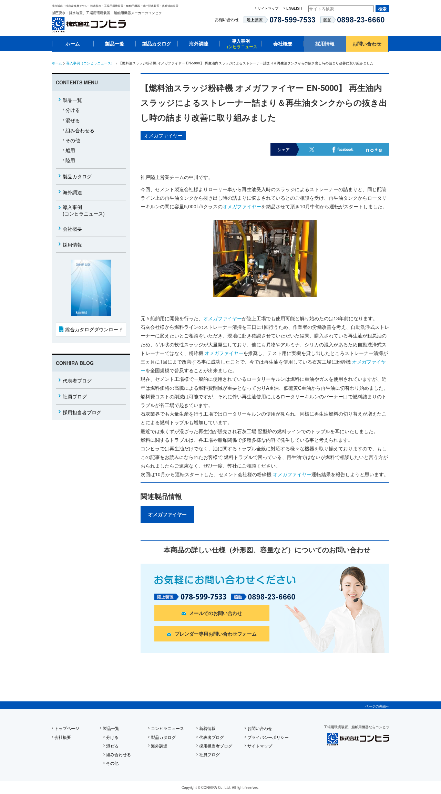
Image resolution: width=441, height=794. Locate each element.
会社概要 (283, 43)
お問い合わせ (366, 43)
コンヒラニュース (167, 728)
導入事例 (240, 43)
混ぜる (72, 120)
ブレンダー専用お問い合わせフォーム (216, 633)
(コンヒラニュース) (84, 210)
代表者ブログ (77, 380)
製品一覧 (114, 43)
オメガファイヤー (163, 135)
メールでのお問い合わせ (215, 612)
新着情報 (207, 728)
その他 (72, 140)
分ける (72, 109)
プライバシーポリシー (268, 737)
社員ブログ (75, 396)
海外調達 (198, 43)
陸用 (70, 160)
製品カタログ (156, 43)
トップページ (66, 728)
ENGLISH (294, 8)
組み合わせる (79, 130)
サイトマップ (268, 8)
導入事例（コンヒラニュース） (90, 63)
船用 (70, 150)
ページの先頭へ (377, 706)
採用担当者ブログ (82, 412)
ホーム (72, 43)
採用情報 (325, 43)
